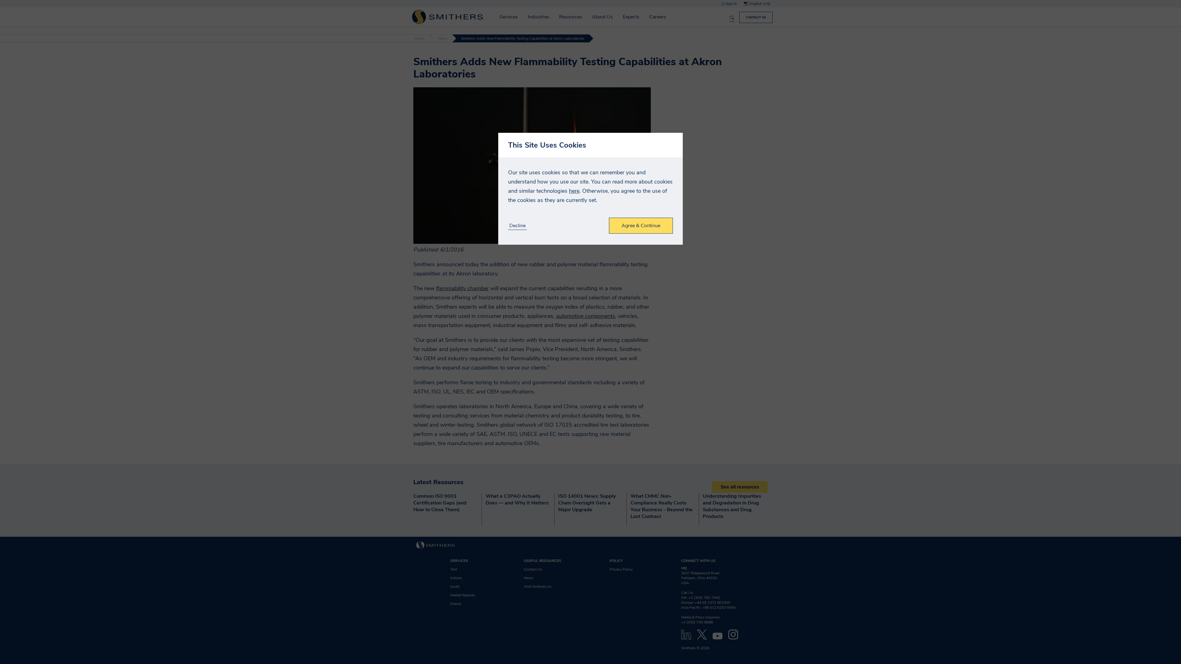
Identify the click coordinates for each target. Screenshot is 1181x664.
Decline (517, 226)
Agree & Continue (641, 225)
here (574, 191)
